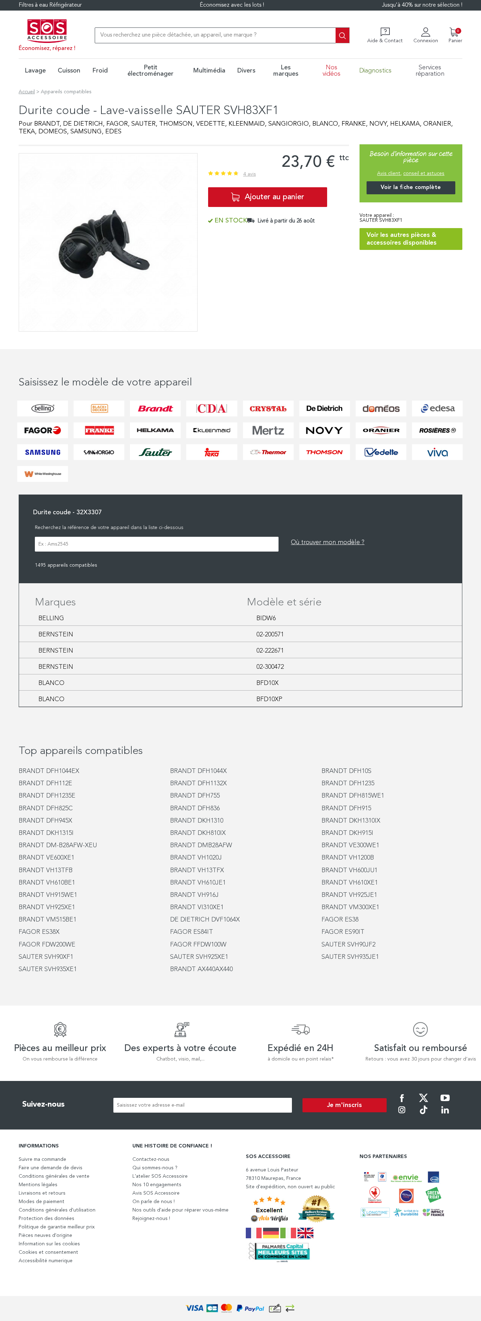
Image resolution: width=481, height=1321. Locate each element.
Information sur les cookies (49, 1243)
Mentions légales (38, 1184)
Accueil (27, 91)
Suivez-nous (43, 1104)
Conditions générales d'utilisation (57, 1210)
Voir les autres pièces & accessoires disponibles (402, 239)
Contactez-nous (150, 1159)
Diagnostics (375, 71)
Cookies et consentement (48, 1252)
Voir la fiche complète (411, 187)
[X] (423, 1102)
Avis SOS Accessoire (156, 1193)
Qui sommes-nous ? (154, 1167)
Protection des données (46, 1218)
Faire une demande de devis (50, 1167)
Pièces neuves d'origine (45, 1235)
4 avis (249, 174)
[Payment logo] (240, 1308)
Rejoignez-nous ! (151, 1218)
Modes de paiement (41, 1201)
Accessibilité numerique (46, 1260)
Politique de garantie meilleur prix (57, 1227)
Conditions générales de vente (54, 1176)
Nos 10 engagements (156, 1184)
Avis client (388, 173)
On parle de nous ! (153, 1201)
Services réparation (430, 70)
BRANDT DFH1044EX (49, 771)
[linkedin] (445, 1114)
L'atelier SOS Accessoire (160, 1176)
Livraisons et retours (42, 1193)
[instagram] (401, 1114)
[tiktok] (423, 1114)
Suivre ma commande (42, 1159)
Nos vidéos (332, 70)
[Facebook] (401, 1102)
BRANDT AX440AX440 (201, 969)
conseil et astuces (423, 173)
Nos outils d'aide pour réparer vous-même (180, 1210)
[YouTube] (445, 1102)
